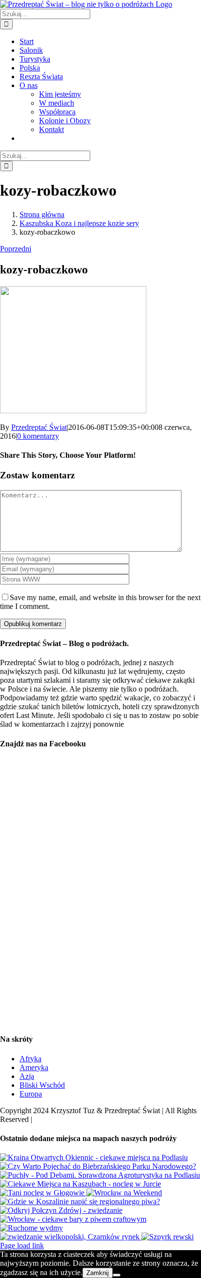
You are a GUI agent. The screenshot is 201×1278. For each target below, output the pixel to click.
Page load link (22, 1245)
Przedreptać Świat (39, 427)
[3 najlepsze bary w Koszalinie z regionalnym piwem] (80, 1201)
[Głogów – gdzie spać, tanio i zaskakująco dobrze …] (43, 1192)
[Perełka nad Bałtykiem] (167, 1237)
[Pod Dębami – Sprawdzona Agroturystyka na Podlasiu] (100, 1175)
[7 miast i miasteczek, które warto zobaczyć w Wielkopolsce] (70, 1237)
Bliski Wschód (42, 1085)
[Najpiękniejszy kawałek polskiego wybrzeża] (31, 1228)
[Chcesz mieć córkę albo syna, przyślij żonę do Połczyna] (61, 1210)
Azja (27, 1076)
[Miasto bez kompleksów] (124, 1192)
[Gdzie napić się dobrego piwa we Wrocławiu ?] (73, 1219)
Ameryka (34, 1067)
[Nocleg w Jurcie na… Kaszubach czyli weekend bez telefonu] (80, 1184)
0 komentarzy (38, 436)
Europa (31, 1094)
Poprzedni (15, 249)
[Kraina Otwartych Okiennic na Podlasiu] (94, 1157)
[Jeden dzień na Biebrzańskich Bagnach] (98, 1166)
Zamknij (97, 1273)
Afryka (30, 1058)
